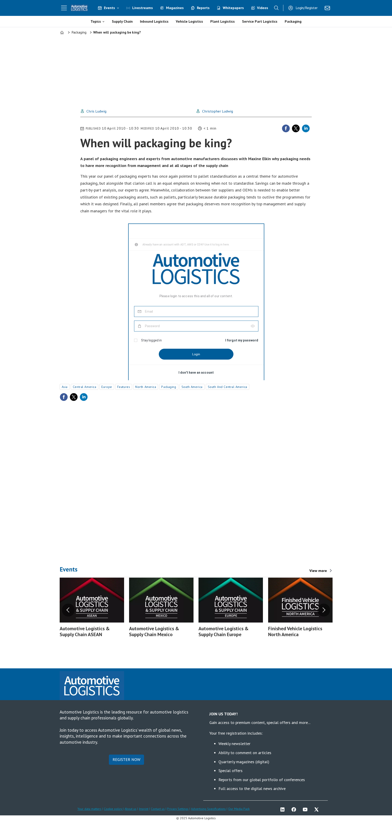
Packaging (293, 21)
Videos (262, 7)
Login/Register (307, 7)
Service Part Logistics (259, 21)
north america (145, 387)
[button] (68, 610)
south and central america (227, 387)
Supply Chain (122, 21)
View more (318, 570)
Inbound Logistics (154, 21)
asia (65, 387)
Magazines (175, 7)
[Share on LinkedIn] (306, 128)
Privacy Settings (178, 809)
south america (192, 387)
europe (106, 387)
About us (130, 809)
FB (295, 809)
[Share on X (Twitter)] (296, 128)
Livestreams (142, 7)
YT (306, 809)
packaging (168, 387)
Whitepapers (233, 7)
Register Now (126, 759)
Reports (203, 7)
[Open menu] (64, 7)
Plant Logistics (222, 21)
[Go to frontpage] (79, 8)
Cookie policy (113, 809)
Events (109, 7)
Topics (96, 21)
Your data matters (89, 809)
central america (84, 387)
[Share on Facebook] (286, 128)
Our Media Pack (239, 809)
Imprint (143, 809)
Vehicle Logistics (189, 21)
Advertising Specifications (208, 809)
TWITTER (317, 809)
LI (283, 809)
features (123, 387)
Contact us (158, 809)
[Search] (276, 7)
